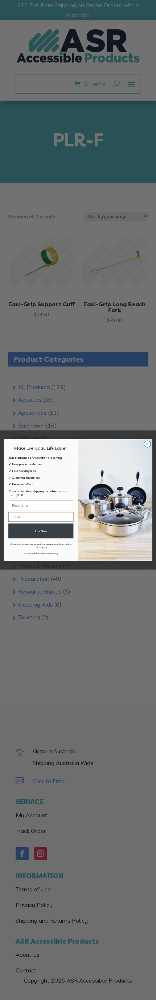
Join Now (40, 531)
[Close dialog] (147, 444)
